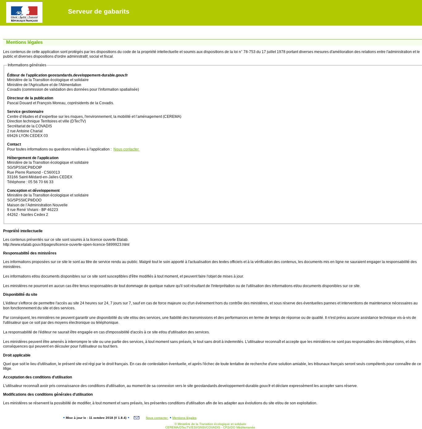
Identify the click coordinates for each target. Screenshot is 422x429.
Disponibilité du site (20, 294)
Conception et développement (33, 190)
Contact (14, 144)
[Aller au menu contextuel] (27, 3)
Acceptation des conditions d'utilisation (37, 377)
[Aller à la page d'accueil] (21, 3)
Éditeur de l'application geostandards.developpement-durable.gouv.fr (67, 75)
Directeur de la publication (30, 98)
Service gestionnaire (25, 111)
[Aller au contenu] (15, 3)
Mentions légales (184, 417)
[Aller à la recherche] (33, 3)
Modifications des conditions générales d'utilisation (48, 394)
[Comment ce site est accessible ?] (9, 3)
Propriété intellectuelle (23, 231)
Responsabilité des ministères (30, 253)
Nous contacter (126, 149)
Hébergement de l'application (32, 158)
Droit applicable (17, 355)
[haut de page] (5, 3)
